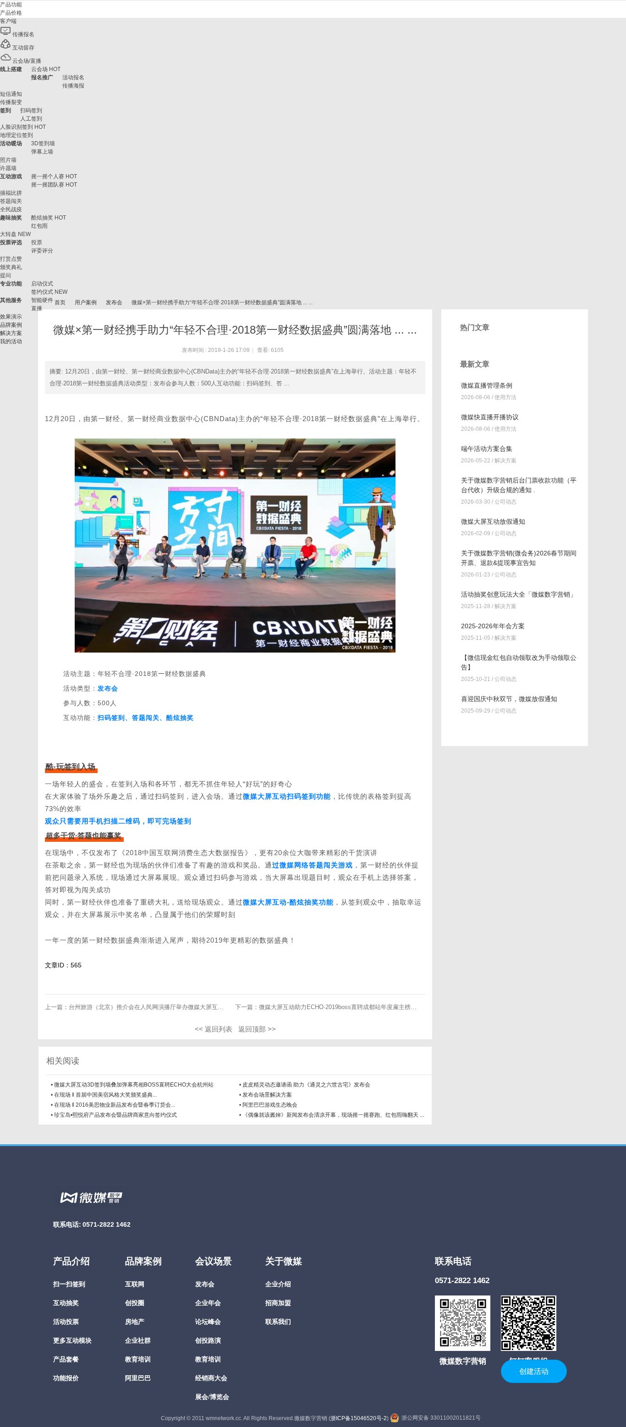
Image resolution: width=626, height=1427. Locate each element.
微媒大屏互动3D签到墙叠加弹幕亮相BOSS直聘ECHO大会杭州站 (134, 1084)
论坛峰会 (208, 1321)
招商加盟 (278, 1303)
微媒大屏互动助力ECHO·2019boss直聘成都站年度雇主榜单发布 (343, 1007)
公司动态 (505, 502)
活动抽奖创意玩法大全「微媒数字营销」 (519, 594)
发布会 (114, 302)
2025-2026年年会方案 (493, 626)
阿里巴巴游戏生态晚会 (269, 1105)
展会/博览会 (212, 1397)
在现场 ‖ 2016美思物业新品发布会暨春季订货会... (114, 1105)
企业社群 (138, 1340)
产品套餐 (66, 1359)
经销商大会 (211, 1378)
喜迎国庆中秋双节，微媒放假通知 (509, 699)
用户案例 (86, 302)
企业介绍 (278, 1284)
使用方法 (505, 397)
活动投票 (66, 1321)
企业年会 (208, 1303)
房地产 (134, 1321)
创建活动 (534, 1371)
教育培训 (138, 1359)
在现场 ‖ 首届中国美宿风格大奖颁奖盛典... (105, 1095)
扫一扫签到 (69, 1284)
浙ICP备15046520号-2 (358, 1418)
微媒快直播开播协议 (490, 417)
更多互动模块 (72, 1340)
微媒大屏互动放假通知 (493, 521)
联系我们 (278, 1321)
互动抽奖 (66, 1303)
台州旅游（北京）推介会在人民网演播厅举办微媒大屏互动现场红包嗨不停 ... (171, 1007)
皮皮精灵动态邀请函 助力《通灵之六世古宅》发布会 (306, 1084)
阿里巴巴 (138, 1378)
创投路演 (208, 1340)
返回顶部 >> (257, 1029)
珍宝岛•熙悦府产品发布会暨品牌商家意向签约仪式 (115, 1115)
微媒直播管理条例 (486, 385)
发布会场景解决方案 (267, 1095)
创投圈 (134, 1303)
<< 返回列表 (213, 1029)
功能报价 (66, 1378)
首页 (60, 302)
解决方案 (505, 460)
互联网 (134, 1284)
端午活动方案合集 (486, 448)
